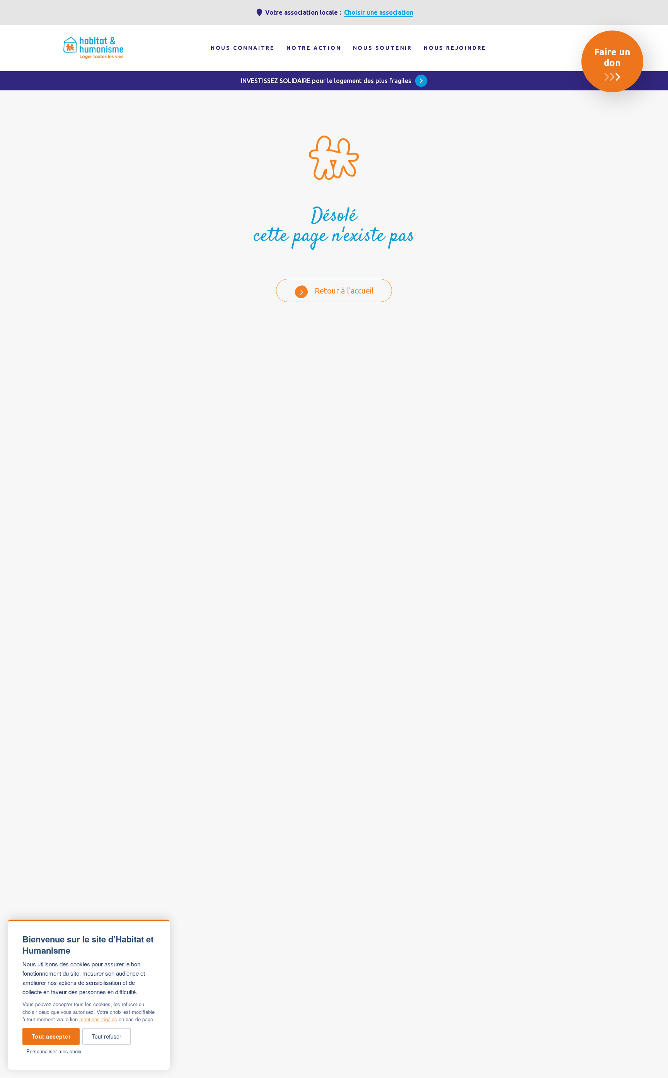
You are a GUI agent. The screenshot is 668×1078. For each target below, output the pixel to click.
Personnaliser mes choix (54, 1051)
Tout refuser (106, 1036)
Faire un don (612, 57)
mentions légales (98, 1019)
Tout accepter (51, 1036)
